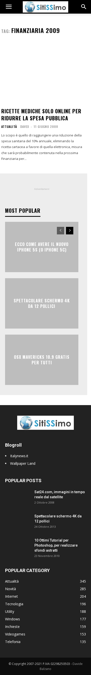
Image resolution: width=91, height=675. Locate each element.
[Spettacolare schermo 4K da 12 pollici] (17, 522)
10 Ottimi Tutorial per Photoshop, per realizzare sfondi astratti (56, 545)
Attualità (9, 126)
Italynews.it (19, 455)
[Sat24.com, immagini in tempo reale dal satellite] (17, 498)
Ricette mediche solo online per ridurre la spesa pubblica (41, 114)
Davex (24, 126)
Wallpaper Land (22, 463)
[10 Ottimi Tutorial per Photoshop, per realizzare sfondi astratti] (17, 546)
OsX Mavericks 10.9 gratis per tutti (42, 359)
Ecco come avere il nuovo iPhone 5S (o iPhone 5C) (42, 247)
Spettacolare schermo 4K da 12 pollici (42, 303)
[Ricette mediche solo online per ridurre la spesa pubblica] (41, 73)
